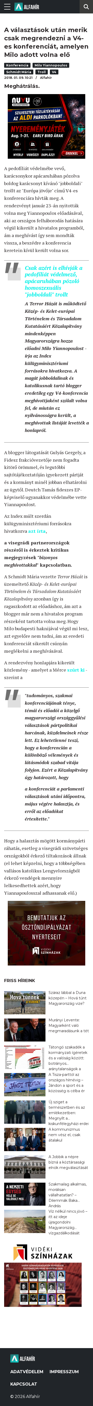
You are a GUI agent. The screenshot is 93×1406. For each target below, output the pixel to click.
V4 (54, 72)
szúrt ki (76, 670)
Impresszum (64, 1371)
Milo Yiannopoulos (51, 65)
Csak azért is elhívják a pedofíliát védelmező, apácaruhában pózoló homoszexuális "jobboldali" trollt (53, 281)
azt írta (37, 531)
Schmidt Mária (18, 72)
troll (41, 72)
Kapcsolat (23, 1384)
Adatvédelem (26, 1371)
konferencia (17, 65)
